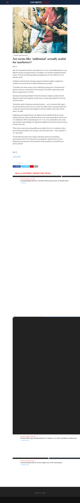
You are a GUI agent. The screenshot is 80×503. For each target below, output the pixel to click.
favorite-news (25, 440)
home (43, 493)
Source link (16, 157)
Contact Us (38, 493)
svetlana (24, 182)
